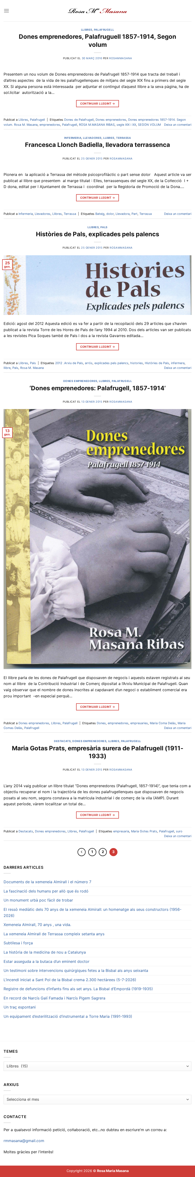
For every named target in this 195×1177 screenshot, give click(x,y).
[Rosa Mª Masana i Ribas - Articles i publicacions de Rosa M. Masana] (97, 10)
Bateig (99, 214)
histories (136, 363)
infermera (178, 363)
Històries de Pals (157, 363)
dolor (110, 214)
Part (134, 214)
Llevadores (92, 138)
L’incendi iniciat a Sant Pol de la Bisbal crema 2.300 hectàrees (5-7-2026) (70, 979)
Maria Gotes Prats (144, 831)
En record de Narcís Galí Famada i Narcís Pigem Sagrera (54, 998)
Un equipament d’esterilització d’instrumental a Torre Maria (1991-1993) (68, 1016)
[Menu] (6, 10)
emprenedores (49, 124)
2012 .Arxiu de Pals (69, 363)
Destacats (62, 741)
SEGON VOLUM (149, 124)
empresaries (139, 723)
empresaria (121, 831)
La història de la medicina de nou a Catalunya (45, 952)
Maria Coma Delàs (163, 723)
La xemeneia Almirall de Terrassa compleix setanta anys (54, 933)
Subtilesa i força (18, 943)
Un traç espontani (20, 1007)
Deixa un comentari (177, 124)
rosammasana (120, 58)
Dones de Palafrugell (79, 119)
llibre (7, 368)
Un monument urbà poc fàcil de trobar (38, 900)
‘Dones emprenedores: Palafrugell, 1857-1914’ (97, 388)
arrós (89, 363)
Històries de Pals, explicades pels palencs (97, 234)
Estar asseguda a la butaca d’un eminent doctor (46, 961)
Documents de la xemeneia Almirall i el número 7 (47, 881)
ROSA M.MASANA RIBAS (97, 124)
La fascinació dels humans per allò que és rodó (46, 891)
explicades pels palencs (111, 363)
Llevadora (123, 214)
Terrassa (123, 138)
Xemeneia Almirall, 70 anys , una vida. (37, 924)
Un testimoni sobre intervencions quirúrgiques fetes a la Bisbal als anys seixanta (76, 970)
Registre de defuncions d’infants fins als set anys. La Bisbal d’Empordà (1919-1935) (78, 988)
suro (179, 831)
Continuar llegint (97, 103)
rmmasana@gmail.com (24, 1140)
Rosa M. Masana (32, 368)
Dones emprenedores (111, 119)
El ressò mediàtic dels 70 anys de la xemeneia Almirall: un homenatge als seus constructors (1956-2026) (92, 912)
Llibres (86, 29)
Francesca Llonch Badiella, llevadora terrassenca (97, 144)
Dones (101, 723)
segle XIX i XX (126, 124)
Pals (103, 227)
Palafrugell (104, 29)
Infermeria (73, 138)
